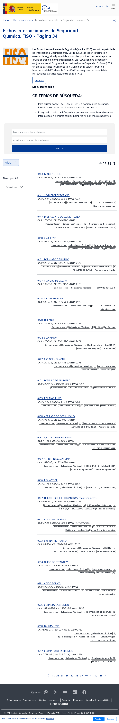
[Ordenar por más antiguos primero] (105, 163)
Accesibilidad (104, 700)
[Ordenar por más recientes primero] (100, 163)
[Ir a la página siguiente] (105, 675)
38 (76, 675)
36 (67, 675)
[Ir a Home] (30, 8)
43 (100, 675)
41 (91, 675)
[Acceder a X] (55, 693)
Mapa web (78, 700)
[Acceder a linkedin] (74, 693)
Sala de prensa (14, 700)
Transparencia (30, 700)
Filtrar (9, 162)
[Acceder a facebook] (84, 693)
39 (81, 675)
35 (62, 675)
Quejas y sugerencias (49, 700)
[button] (113, 6)
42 (96, 675)
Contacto (66, 700)
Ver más (39, 80)
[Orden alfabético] (109, 163)
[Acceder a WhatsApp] (46, 693)
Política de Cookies (59, 703)
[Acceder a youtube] (65, 693)
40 (86, 675)
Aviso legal (91, 700)
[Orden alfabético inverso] (114, 163)
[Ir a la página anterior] (48, 675)
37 (72, 675)
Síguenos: (36, 692)
